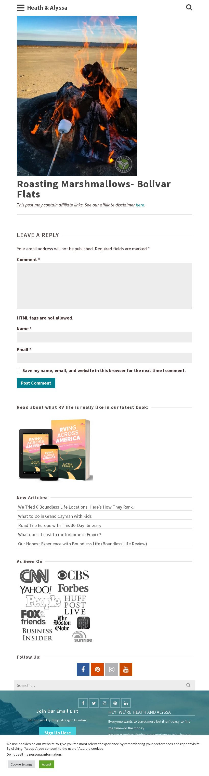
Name (24, 328)
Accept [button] (46, 764)
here (140, 205)
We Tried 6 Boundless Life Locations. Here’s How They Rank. (76, 507)
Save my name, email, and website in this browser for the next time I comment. (104, 370)
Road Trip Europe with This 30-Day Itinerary (59, 525)
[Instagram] (104, 703)
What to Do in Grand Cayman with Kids (55, 516)
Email (24, 349)
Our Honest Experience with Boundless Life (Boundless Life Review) (82, 544)
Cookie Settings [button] (21, 764)
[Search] (189, 7)
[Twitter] (94, 703)
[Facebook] (83, 703)
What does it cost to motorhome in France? (59, 534)
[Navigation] (20, 7)
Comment (28, 259)
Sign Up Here (57, 733)
